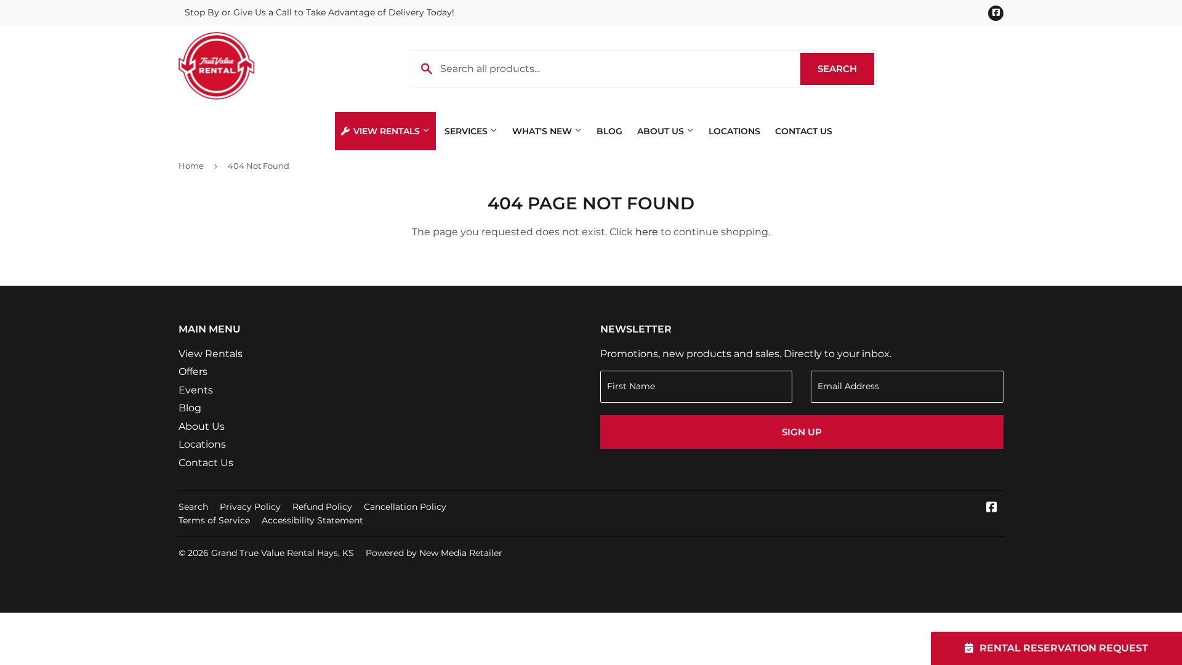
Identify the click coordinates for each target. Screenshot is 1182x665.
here (646, 232)
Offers (193, 371)
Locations (734, 131)
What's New (543, 131)
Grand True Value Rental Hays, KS (282, 553)
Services (467, 131)
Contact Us (803, 131)
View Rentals (386, 131)
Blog (609, 131)
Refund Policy (322, 507)
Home (191, 166)
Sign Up (802, 432)
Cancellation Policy (405, 507)
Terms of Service (214, 520)
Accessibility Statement (312, 520)
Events (196, 390)
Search (846, 69)
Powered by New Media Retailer (434, 553)
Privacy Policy (250, 507)
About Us (661, 131)
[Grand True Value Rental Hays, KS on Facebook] (991, 508)
